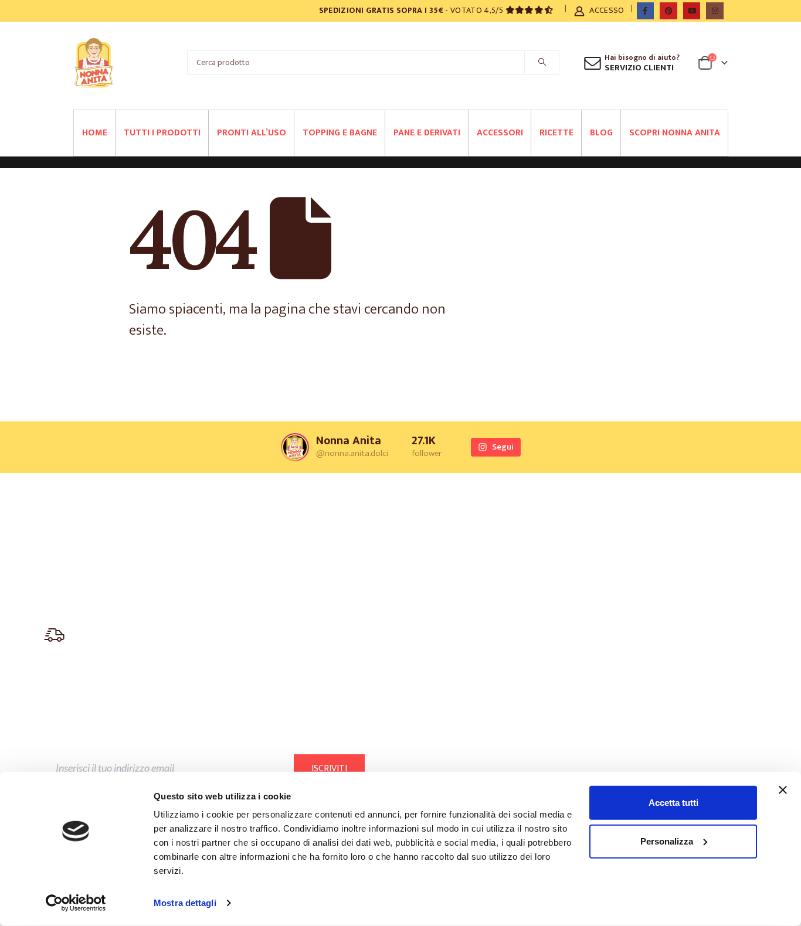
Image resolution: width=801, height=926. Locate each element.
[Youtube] (691, 10)
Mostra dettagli (185, 903)
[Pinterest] (668, 10)
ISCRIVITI (329, 769)
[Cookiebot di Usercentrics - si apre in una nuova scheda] (76, 903)
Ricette (556, 132)
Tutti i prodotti (162, 132)
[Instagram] (714, 10)
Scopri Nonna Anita (674, 132)
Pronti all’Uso (251, 132)
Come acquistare (636, 590)
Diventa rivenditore (468, 590)
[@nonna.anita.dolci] (295, 447)
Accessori (500, 132)
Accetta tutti (673, 803)
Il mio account (630, 538)
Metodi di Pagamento (642, 608)
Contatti (621, 573)
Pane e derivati (426, 132)
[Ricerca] (542, 62)
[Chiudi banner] (783, 790)
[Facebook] (645, 10)
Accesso (606, 10)
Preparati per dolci (293, 538)
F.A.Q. (616, 555)
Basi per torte (286, 555)
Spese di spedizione (639, 626)
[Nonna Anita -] (93, 63)
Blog (601, 132)
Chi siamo (451, 538)
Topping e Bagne (340, 132)
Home (94, 132)
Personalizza (666, 841)
